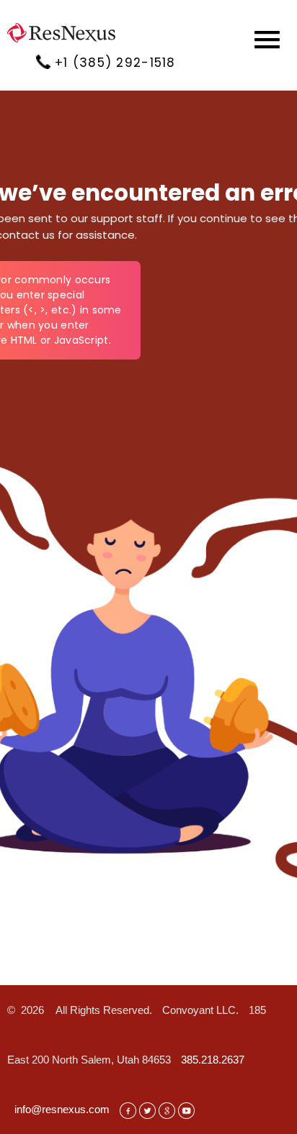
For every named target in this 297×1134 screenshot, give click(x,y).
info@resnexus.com (62, 1109)
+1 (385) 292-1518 (115, 62)
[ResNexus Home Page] (57, 37)
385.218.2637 (212, 1059)
